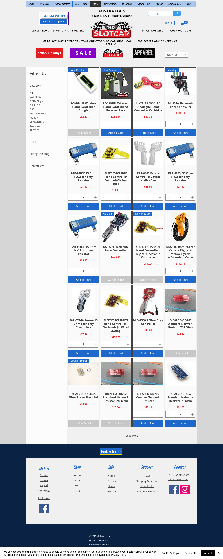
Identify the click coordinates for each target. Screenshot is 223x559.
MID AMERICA (38, 113)
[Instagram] (185, 489)
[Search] (177, 13)
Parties (111, 481)
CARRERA (35, 97)
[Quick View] (148, 83)
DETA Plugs (36, 101)
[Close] (219, 553)
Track (77, 491)
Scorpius (35, 126)
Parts (77, 480)
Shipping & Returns (147, 481)
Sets (77, 485)
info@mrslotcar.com (178, 479)
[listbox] (176, 55)
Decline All (190, 553)
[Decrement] (103, 124)
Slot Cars (77, 475)
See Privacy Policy (116, 554)
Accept (208, 553)
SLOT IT (34, 130)
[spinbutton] (116, 124)
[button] (184, 23)
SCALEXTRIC (37, 121)
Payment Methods (147, 491)
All (31, 92)
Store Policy (147, 486)
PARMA (34, 117)
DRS (32, 109)
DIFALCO (35, 105)
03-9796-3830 (182, 475)
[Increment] (128, 124)
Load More (132, 435)
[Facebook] (44, 508)
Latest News (40, 30)
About (111, 475)
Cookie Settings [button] (170, 553)
